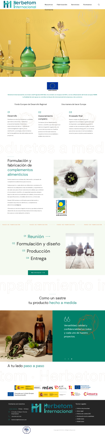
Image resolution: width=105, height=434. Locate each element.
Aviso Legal (80, 411)
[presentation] (65, 359)
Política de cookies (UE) (84, 413)
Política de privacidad (83, 408)
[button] (99, 4)
